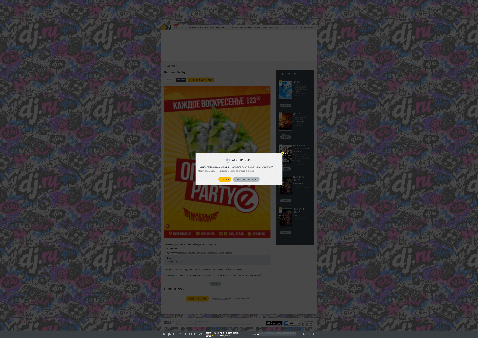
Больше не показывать (246, 179)
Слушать (225, 179)
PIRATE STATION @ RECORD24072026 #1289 (225, 333)
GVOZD (216, 336)
